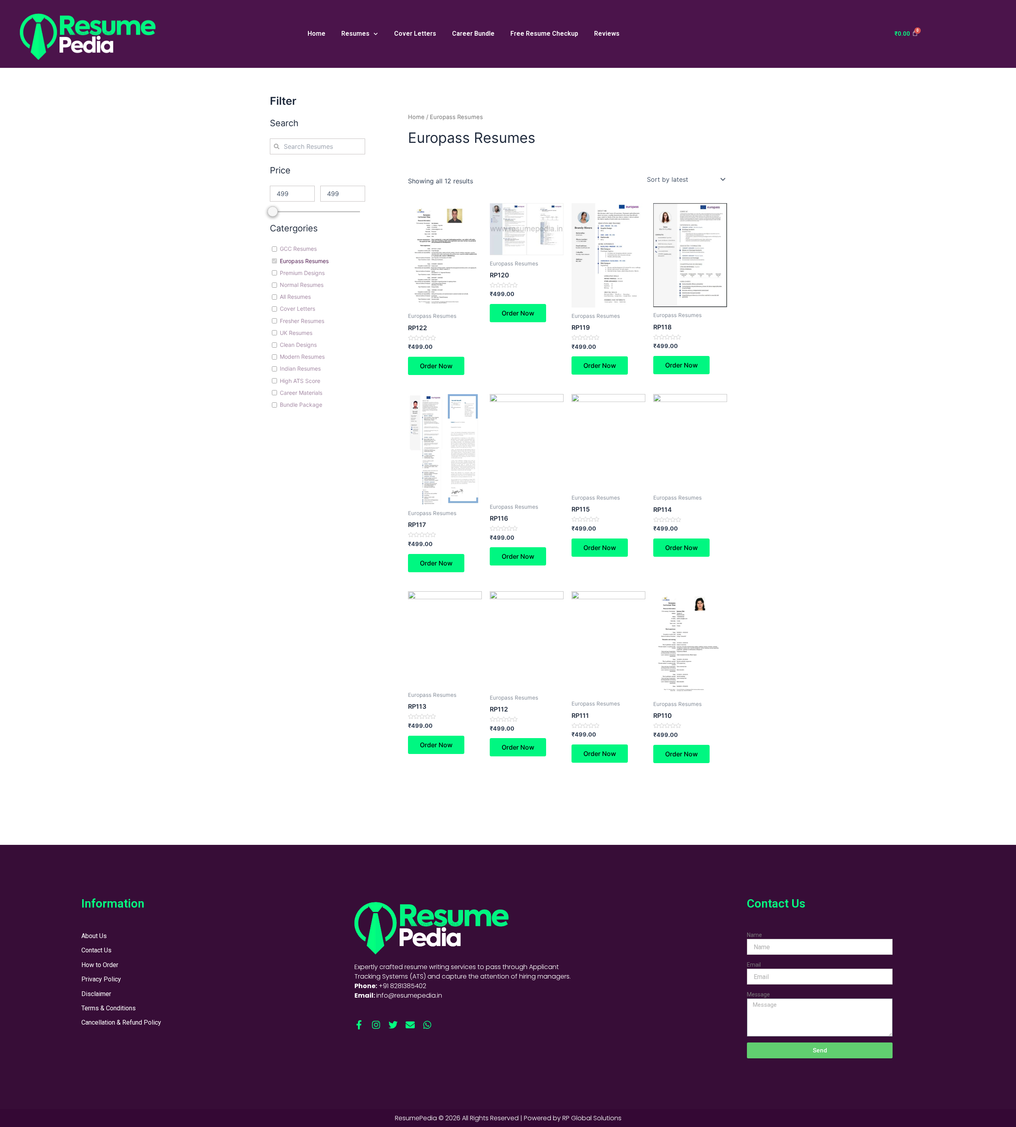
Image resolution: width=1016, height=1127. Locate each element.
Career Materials (301, 392)
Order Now (436, 366)
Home (316, 33)
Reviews (607, 33)
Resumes (355, 33)
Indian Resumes (300, 368)
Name (754, 935)
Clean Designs (298, 344)
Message (758, 994)
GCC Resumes (298, 248)
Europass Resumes (304, 261)
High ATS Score (300, 380)
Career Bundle (473, 33)
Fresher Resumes (302, 320)
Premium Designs (302, 272)
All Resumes (295, 296)
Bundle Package (301, 404)
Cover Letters (415, 33)
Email (754, 965)
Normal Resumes (301, 284)
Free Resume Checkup (544, 33)
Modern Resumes (302, 356)
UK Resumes (296, 332)
